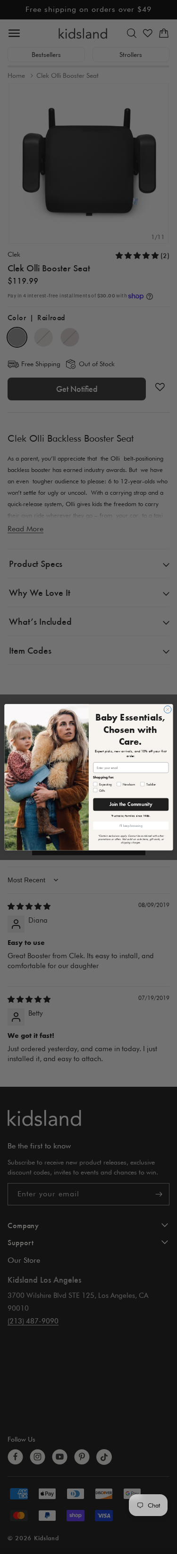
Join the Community (130, 804)
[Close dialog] (167, 709)
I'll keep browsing (130, 825)
